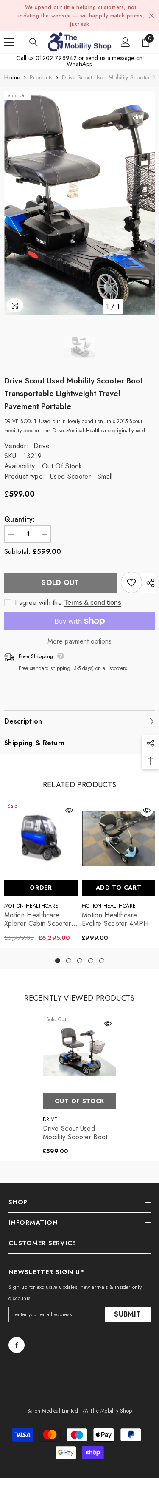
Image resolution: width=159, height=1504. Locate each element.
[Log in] (125, 42)
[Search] (33, 42)
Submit (127, 1314)
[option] (79, 203)
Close (151, 16)
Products (41, 77)
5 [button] (101, 960)
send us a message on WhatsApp (105, 61)
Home (12, 77)
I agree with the (38, 603)
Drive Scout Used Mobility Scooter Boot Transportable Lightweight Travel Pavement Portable (75, 1132)
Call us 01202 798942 (46, 58)
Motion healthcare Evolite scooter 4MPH (115, 919)
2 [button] (68, 960)
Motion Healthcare (31, 906)
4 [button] (90, 960)
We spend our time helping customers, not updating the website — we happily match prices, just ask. (81, 15)
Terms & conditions (92, 602)
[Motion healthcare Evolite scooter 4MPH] (118, 838)
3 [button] (79, 960)
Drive (41, 446)
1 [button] (57, 960)
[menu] (9, 42)
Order (41, 887)
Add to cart (119, 887)
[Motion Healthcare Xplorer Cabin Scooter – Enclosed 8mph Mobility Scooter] (41, 838)
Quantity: (19, 519)
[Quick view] (69, 810)
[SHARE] (148, 583)
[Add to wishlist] (131, 582)
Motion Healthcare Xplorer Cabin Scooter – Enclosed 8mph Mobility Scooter (37, 919)
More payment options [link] (79, 641)
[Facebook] (16, 1345)
